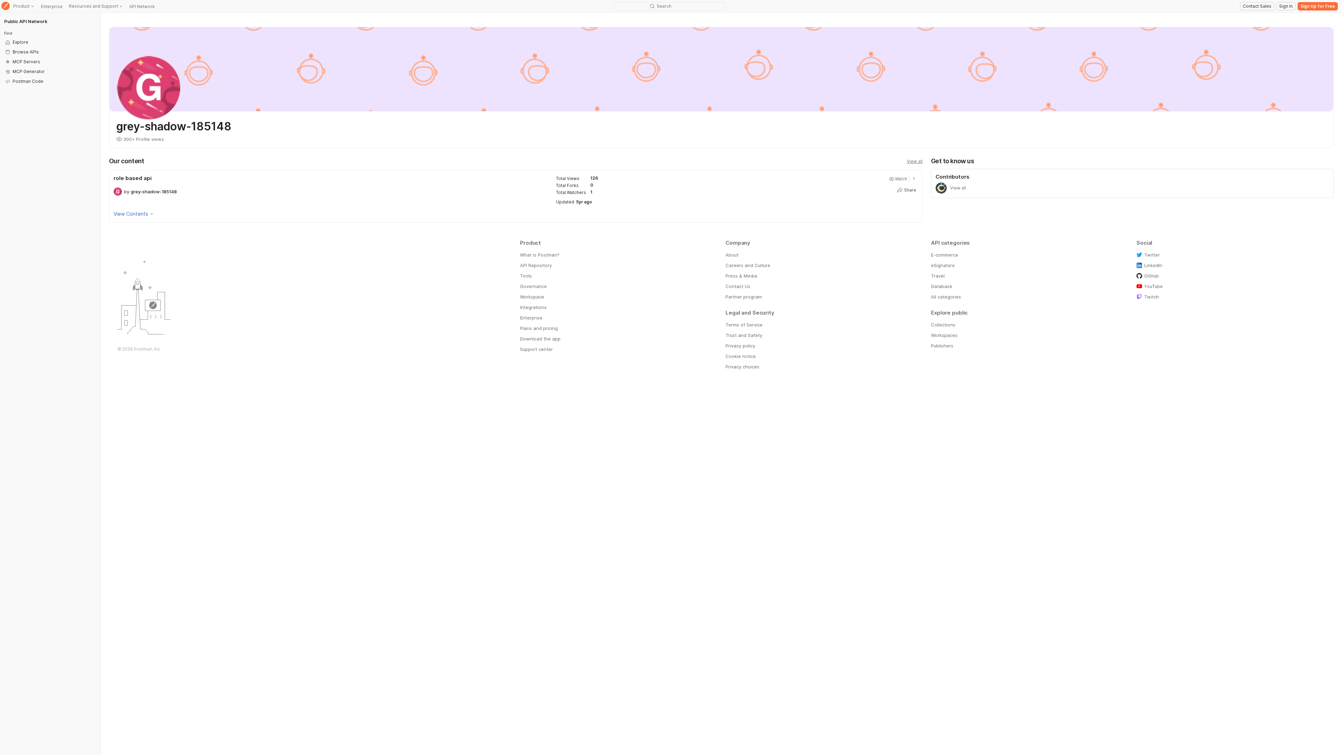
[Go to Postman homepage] (5, 6)
